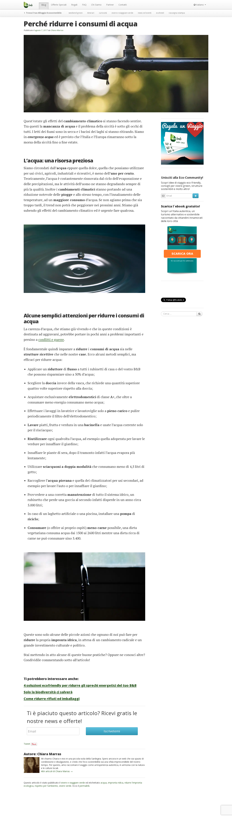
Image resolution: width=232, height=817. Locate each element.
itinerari (90, 13)
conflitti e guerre (51, 339)
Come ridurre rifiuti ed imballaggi (52, 698)
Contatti (123, 4)
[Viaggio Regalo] (182, 143)
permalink (84, 785)
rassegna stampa (177, 13)
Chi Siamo (96, 4)
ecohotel (160, 13)
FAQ (84, 4)
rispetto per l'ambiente (46, 785)
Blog (43, 4)
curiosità (103, 13)
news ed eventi (144, 13)
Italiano (200, 4)
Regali (74, 4)
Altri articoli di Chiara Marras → (57, 771)
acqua (104, 782)
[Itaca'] (182, 250)
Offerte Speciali (58, 4)
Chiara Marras (57, 30)
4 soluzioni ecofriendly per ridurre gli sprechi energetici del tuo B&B (80, 685)
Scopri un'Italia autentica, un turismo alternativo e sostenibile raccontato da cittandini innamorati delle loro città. (181, 216)
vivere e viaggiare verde (122, 13)
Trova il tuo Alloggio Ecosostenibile (44, 13)
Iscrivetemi (112, 731)
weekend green (76, 13)
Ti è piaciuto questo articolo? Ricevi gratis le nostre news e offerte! (82, 717)
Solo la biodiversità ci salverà (48, 692)
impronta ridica (115, 782)
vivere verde (65, 785)
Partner (110, 4)
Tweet (27, 743)
